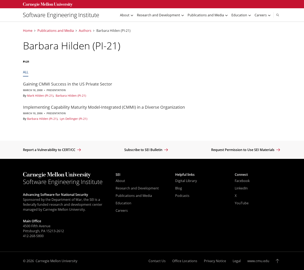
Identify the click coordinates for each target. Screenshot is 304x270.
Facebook (242, 180)
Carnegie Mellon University (56, 261)
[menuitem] (62, 15)
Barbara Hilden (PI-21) (71, 96)
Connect (241, 174)
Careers (122, 210)
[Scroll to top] (278, 260)
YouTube (242, 203)
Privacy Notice (215, 261)
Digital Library (186, 180)
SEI (118, 174)
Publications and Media (55, 31)
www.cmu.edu (258, 261)
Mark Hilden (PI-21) (40, 96)
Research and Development (137, 188)
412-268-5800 (33, 236)
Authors (85, 31)
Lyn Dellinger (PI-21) (73, 119)
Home (27, 31)
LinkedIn (241, 188)
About (120, 180)
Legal (237, 261)
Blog (178, 188)
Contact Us (157, 261)
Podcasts (182, 195)
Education (123, 203)
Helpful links (185, 174)
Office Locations (184, 261)
